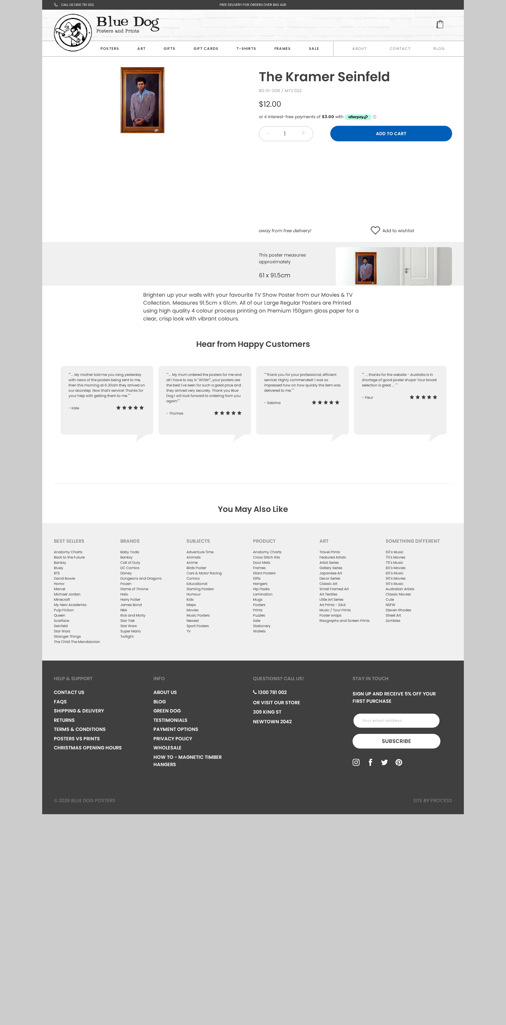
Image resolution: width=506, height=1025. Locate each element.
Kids (190, 599)
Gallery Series (330, 567)
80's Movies (396, 567)
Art (141, 48)
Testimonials (170, 720)
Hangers (260, 583)
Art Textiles (328, 594)
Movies (193, 609)
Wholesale (167, 747)
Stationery (262, 625)
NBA (123, 609)
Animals (194, 557)
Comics (193, 578)
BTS (57, 573)
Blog (439, 48)
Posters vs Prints (77, 738)
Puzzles (259, 615)
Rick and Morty (133, 615)
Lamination (263, 594)
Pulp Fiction (64, 609)
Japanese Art (330, 573)
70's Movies (395, 557)
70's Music (394, 562)
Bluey (58, 567)
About (359, 48)
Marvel (59, 588)
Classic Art (328, 583)
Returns (64, 720)
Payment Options (175, 729)
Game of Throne (134, 588)
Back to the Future (69, 557)
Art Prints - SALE (332, 604)
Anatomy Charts (68, 551)
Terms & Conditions (80, 729)
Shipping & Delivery (79, 710)
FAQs (60, 701)
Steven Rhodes (398, 609)
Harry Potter (130, 599)
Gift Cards (206, 48)
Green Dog (167, 710)
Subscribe (396, 741)
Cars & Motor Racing (204, 573)
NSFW (390, 604)
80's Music (395, 573)
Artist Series (329, 562)
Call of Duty (130, 562)
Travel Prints (329, 551)
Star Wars (62, 631)
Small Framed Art (334, 588)
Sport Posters (198, 625)
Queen (59, 615)
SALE (314, 48)
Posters (109, 48)
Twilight (127, 636)
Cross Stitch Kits (266, 557)
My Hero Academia (70, 604)
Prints (257, 609)
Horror (59, 583)
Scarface (61, 620)
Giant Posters (264, 573)
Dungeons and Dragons (141, 578)
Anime (192, 562)
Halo (124, 594)
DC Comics (129, 567)
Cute (390, 599)
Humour (194, 594)
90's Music (395, 583)
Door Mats (261, 562)
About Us (165, 692)
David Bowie (64, 578)
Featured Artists (332, 557)
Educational (197, 583)
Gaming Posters (200, 588)
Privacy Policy (172, 738)
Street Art (393, 615)
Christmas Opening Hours (88, 747)
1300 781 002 (272, 692)
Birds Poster (196, 567)
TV (189, 631)
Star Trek (127, 620)
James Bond (131, 604)
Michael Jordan (67, 594)
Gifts (169, 48)
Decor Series (329, 578)
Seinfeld (61, 625)
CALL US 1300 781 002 (77, 5)
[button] (377, 231)
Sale (256, 620)
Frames (282, 48)
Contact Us (69, 692)
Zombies (393, 620)
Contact (400, 48)
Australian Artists (400, 588)
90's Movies (396, 578)
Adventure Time (200, 551)
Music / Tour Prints (335, 609)
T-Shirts (246, 48)
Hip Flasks (261, 588)
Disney (126, 573)
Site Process (432, 800)
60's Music (395, 551)
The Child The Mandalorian (77, 641)
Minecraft (62, 599)
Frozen (125, 583)
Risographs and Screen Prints (344, 620)
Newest (193, 620)
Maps (191, 604)
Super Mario (130, 631)
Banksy (60, 562)
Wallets (259, 631)
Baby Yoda (129, 551)
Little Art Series (331, 599)
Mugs (257, 599)
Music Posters (198, 615)
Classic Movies (398, 594)
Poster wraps (330, 615)
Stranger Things (67, 636)
